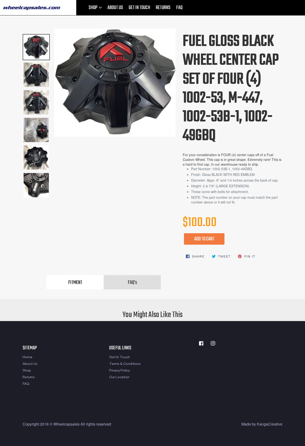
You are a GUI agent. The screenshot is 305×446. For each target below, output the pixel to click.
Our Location (119, 377)
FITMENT (75, 282)
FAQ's (132, 282)
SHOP (93, 8)
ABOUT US (115, 8)
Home (27, 357)
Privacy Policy (119, 370)
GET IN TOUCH (139, 8)
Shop (27, 370)
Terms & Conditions (125, 364)
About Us (30, 364)
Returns (29, 377)
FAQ (179, 8)
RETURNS (163, 8)
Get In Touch (119, 357)
